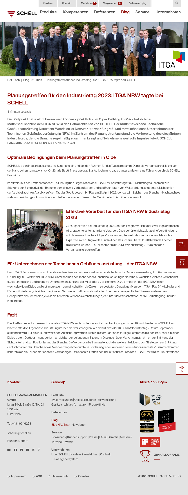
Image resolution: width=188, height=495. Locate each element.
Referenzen (104, 12)
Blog (125, 12)
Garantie (113, 437)
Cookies (83, 476)
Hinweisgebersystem (64, 459)
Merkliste (88, 3)
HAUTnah (13, 80)
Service (142, 12)
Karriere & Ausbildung (84, 454)
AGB (38, 476)
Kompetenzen (75, 12)
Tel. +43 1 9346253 (19, 423)
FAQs (102, 437)
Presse (93, 437)
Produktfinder (98, 404)
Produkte (48, 12)
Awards (68, 442)
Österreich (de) (137, 3)
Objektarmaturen (85, 400)
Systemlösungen (62, 400)
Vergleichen (112, 3)
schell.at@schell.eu (19, 433)
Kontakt (66, 3)
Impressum (18, 476)
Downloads (58, 437)
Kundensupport (17, 441)
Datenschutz (59, 476)
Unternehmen (168, 12)
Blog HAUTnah (32, 80)
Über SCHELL (60, 454)
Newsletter (79, 425)
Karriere (48, 3)
